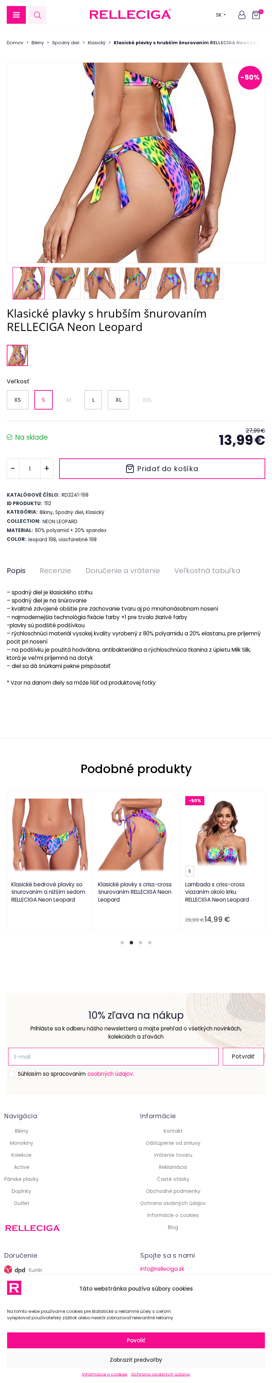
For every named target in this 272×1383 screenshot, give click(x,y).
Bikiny (38, 43)
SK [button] (219, 14)
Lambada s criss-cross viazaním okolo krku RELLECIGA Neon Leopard (217, 892)
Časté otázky (173, 1179)
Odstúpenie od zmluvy (173, 1143)
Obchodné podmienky (173, 1191)
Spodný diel (65, 43)
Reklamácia (173, 1167)
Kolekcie (21, 1155)
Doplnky (21, 1191)
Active (21, 1167)
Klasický (97, 43)
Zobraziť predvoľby (136, 1360)
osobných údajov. (110, 1074)
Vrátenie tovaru (173, 1155)
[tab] (122, 942)
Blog (173, 1227)
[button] (16, 15)
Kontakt (173, 1131)
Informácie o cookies (105, 1374)
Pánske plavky (21, 1179)
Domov (15, 43)
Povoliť (136, 1340)
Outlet (21, 1203)
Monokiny (21, 1143)
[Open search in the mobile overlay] (37, 15)
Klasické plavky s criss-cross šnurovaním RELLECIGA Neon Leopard (135, 892)
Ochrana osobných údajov (160, 1374)
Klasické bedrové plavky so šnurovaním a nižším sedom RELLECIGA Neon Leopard (48, 892)
